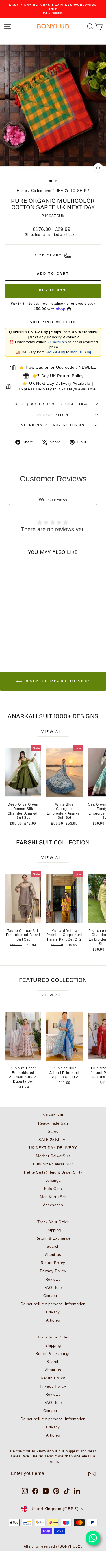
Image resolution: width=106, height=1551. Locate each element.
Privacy (53, 1312)
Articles (53, 1320)
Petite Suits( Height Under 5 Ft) (53, 1172)
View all (53, 732)
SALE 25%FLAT (53, 1140)
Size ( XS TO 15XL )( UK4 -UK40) (53, 404)
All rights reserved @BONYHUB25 (53, 1546)
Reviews (53, 1279)
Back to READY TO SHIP (57, 681)
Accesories (53, 1205)
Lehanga (53, 1180)
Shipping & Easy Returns (53, 425)
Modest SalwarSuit (53, 1156)
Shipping (32, 234)
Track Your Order (52, 1222)
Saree (53, 1131)
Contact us (53, 1296)
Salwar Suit (53, 1115)
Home (22, 191)
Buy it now (53, 290)
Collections (41, 191)
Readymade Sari (53, 1123)
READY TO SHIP (71, 191)
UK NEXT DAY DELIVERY (53, 1148)
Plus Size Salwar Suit (53, 1164)
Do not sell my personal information (53, 1304)
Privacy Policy (53, 1271)
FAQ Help (53, 1288)
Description (53, 415)
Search (53, 1246)
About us (53, 1255)
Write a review (53, 499)
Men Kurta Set (53, 1197)
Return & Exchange (53, 1238)
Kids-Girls (53, 1189)
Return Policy (53, 1263)
